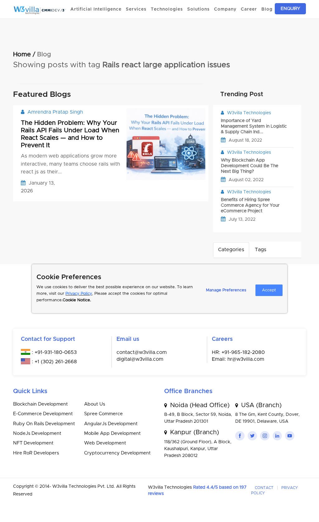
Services (136, 9)
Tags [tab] (260, 249)
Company (225, 9)
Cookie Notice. (77, 300)
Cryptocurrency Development (117, 453)
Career (249, 9)
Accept (269, 290)
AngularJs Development (111, 423)
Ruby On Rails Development (44, 423)
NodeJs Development (37, 433)
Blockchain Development (40, 404)
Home (22, 54)
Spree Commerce (103, 413)
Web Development (105, 443)
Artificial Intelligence (95, 9)
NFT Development (33, 443)
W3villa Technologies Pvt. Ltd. (84, 486)
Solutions (198, 9)
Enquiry (290, 9)
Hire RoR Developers (36, 453)
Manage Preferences (226, 290)
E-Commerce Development (43, 413)
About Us (94, 404)
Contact (264, 488)
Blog (267, 9)
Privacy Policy (78, 294)
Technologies (167, 9)
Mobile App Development (112, 433)
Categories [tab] (231, 249)
